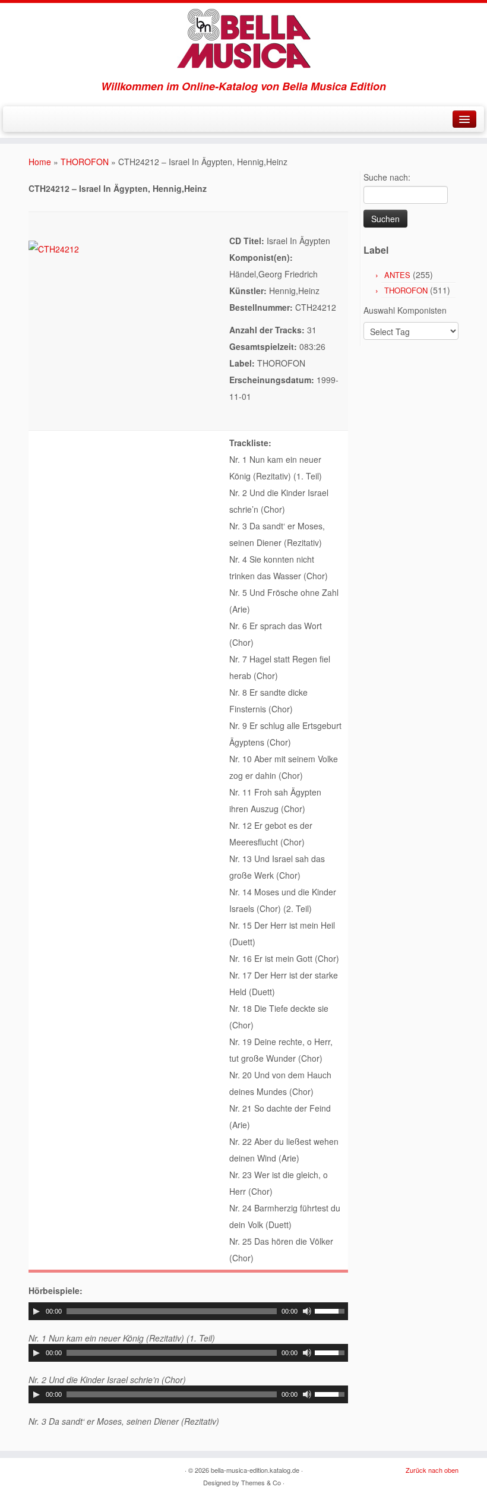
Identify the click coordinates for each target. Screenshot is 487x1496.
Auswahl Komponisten (405, 310)
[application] (188, 1311)
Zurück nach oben (432, 1470)
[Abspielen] (36, 1311)
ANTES (397, 274)
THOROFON (85, 162)
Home (40, 162)
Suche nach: (386, 177)
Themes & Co (261, 1482)
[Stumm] (307, 1311)
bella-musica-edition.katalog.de (255, 1470)
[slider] (331, 1310)
